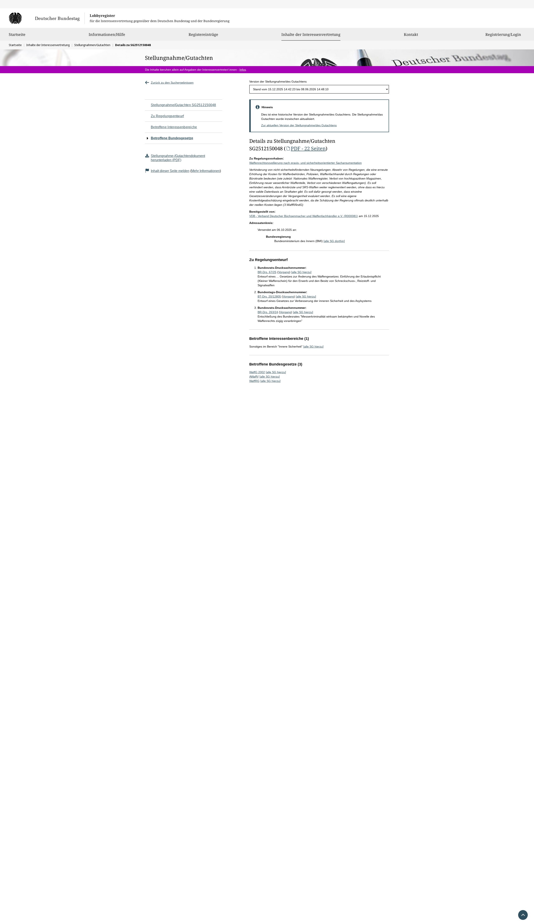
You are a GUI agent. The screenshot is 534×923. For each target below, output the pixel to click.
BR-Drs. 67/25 (267, 272)
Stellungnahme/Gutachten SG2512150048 (183, 105)
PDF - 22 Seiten (308, 148)
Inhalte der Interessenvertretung (310, 34)
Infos (242, 69)
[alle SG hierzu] (301, 272)
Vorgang (283, 272)
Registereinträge (203, 34)
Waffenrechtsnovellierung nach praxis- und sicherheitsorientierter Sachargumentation (305, 163)
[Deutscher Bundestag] (46, 18)
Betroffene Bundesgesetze (172, 138)
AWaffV (254, 376)
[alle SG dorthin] (334, 241)
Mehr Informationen (205, 171)
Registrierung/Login (503, 34)
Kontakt (411, 34)
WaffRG (254, 381)
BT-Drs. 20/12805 (269, 296)
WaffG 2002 (257, 372)
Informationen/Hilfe (107, 34)
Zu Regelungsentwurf (167, 116)
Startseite (17, 34)
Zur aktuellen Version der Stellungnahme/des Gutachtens (299, 125)
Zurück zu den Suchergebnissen (172, 82)
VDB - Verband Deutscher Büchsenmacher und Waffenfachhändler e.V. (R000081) (303, 216)
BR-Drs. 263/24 (268, 312)
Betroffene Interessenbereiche (174, 127)
